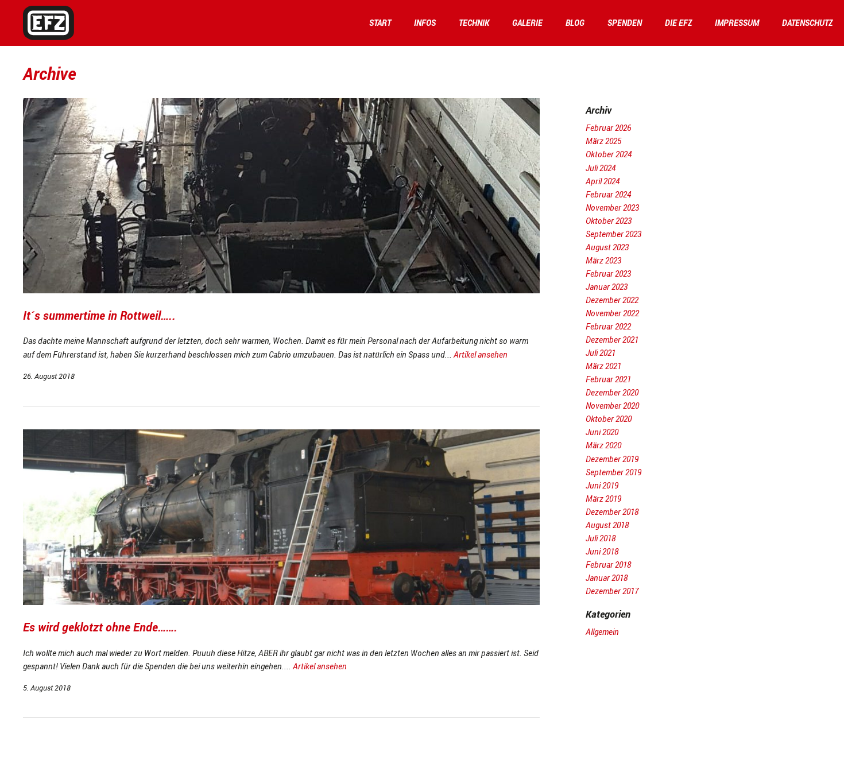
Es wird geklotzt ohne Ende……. (100, 627)
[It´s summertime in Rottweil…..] (281, 290)
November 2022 (612, 313)
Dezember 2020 (612, 392)
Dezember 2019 (612, 458)
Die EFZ (678, 22)
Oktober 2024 (609, 154)
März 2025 (603, 140)
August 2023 (607, 247)
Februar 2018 (608, 564)
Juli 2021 (600, 352)
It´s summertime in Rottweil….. (99, 315)
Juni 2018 (602, 551)
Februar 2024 (608, 194)
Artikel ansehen (481, 354)
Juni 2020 (602, 431)
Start (380, 22)
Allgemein (602, 631)
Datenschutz (807, 22)
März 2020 (603, 445)
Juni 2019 (602, 485)
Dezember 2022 (612, 299)
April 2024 (603, 181)
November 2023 (612, 207)
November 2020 (612, 405)
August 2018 (607, 524)
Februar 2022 (608, 326)
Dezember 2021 (612, 339)
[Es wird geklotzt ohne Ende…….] (281, 601)
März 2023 (603, 260)
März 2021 (603, 365)
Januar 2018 (607, 577)
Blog (575, 22)
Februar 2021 (608, 379)
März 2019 (603, 498)
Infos (425, 22)
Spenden (624, 22)
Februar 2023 (608, 273)
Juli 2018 (600, 538)
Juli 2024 (600, 167)
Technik (474, 22)
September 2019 (613, 472)
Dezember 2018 (612, 511)
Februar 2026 (608, 127)
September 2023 (613, 233)
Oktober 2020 (609, 418)
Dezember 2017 (612, 590)
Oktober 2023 (609, 220)
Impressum (737, 22)
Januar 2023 (607, 286)
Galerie (527, 22)
